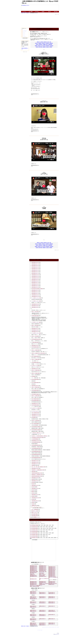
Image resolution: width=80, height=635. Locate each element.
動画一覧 (27, 12)
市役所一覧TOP (23, 12)
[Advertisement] (40, 21)
